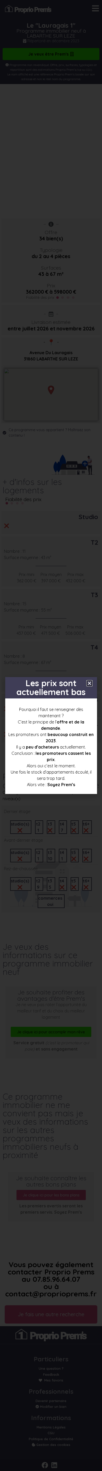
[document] (51, 735)
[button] (89, 683)
